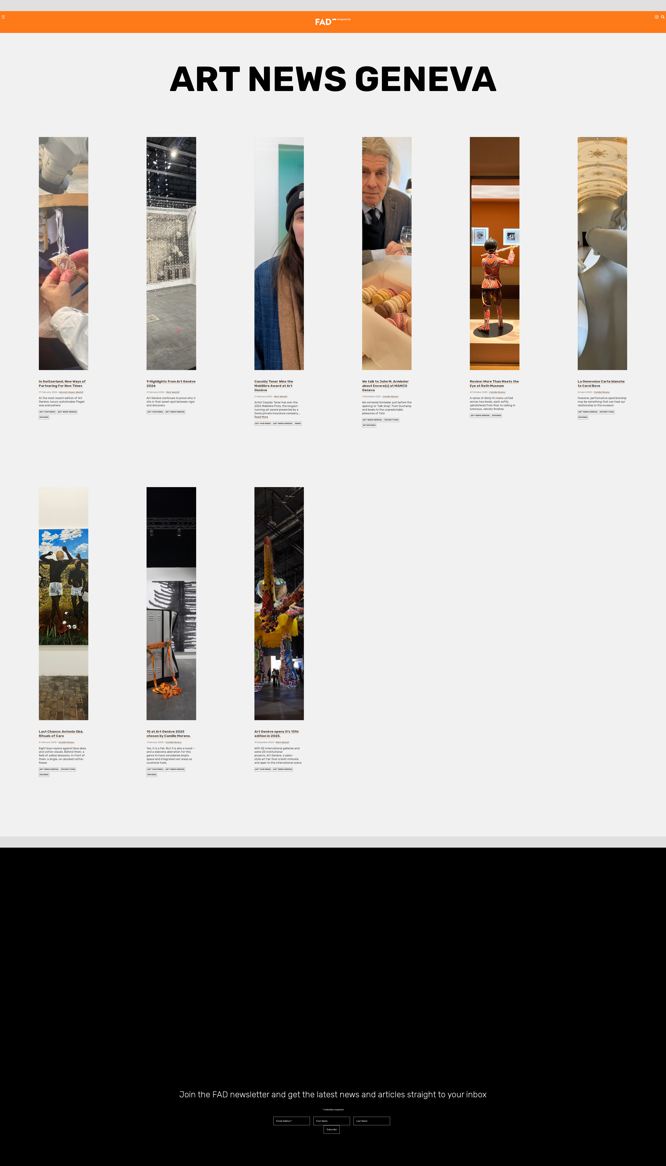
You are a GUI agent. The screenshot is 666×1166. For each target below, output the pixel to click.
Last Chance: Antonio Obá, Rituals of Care (61, 734)
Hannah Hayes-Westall (71, 392)
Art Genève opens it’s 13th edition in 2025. (276, 734)
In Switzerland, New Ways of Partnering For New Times (62, 383)
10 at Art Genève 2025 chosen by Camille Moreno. (169, 734)
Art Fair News (47, 412)
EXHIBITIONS (391, 420)
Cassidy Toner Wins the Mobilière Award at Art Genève (273, 385)
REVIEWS (44, 417)
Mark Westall (172, 392)
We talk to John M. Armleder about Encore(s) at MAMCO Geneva (385, 385)
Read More (261, 417)
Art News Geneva (67, 412)
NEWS (298, 423)
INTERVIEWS (369, 425)
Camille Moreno (390, 396)
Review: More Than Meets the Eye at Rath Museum (494, 383)
